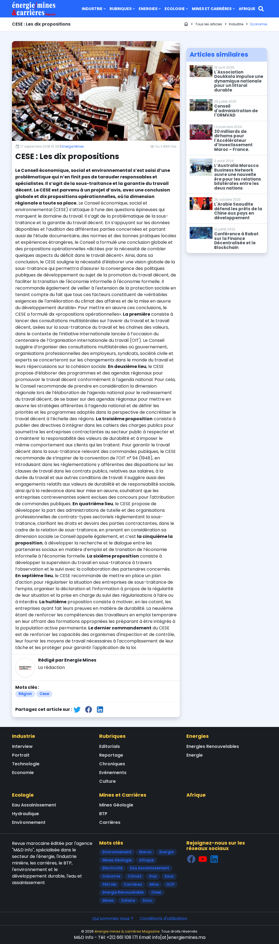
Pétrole (109, 884)
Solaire (128, 900)
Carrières (109, 822)
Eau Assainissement (34, 805)
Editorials (109, 746)
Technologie (26, 764)
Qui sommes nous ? (112, 918)
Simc (147, 900)
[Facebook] (191, 859)
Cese (44, 693)
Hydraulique (25, 814)
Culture (107, 781)
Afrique (247, 8)
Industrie (92, 8)
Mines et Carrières (212, 8)
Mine (154, 884)
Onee (156, 892)
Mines (108, 900)
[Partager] (77, 709)
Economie (23, 772)
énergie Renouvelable (123, 892)
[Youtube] (203, 859)
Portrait (20, 755)
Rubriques (121, 8)
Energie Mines (73, 146)
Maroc (145, 852)
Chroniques (112, 764)
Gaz (153, 876)
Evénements (112, 772)
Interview (22, 746)
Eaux (169, 876)
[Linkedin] (214, 859)
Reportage (111, 755)
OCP (170, 884)
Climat (134, 876)
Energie (194, 755)
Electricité (112, 868)
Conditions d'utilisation (163, 918)
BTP (103, 814)
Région (25, 693)
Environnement (29, 822)
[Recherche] (261, 8)
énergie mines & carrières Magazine (127, 931)
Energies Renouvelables (212, 746)
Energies (148, 8)
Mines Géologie (116, 805)
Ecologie (175, 8)
